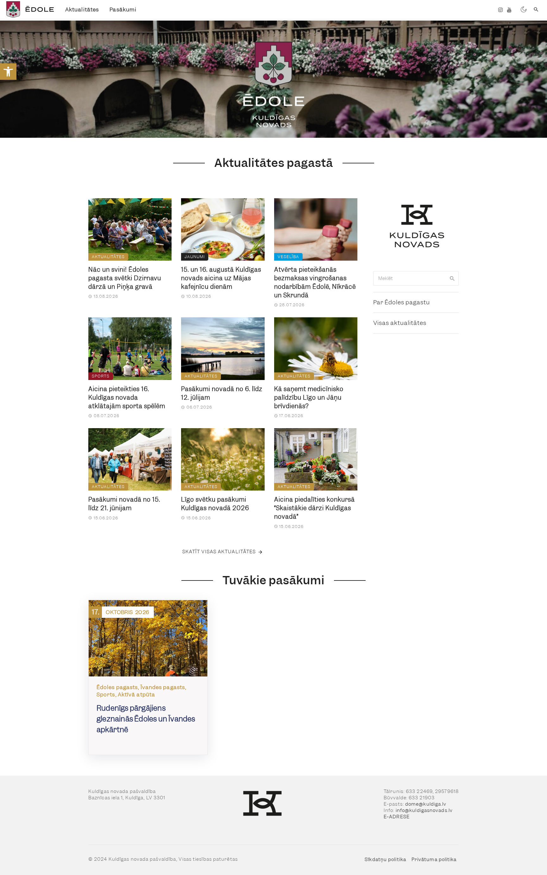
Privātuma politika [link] (434, 859)
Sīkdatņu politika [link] (385, 859)
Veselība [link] (288, 256)
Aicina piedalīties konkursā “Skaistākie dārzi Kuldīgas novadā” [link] (314, 508)
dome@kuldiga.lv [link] (426, 804)
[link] (8, 71)
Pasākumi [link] (123, 9)
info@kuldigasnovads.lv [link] (424, 810)
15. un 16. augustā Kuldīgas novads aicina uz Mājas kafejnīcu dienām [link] (221, 278)
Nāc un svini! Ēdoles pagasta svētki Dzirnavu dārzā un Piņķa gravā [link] (124, 278)
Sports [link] (101, 376)
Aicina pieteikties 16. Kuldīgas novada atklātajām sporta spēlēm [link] (126, 397)
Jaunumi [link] (195, 256)
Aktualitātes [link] (82, 9)
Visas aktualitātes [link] (399, 323)
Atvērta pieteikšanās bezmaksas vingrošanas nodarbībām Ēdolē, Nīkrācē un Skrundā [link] (315, 282)
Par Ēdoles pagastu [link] (401, 302)
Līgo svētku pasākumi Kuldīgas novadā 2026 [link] (215, 504)
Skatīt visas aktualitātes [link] (219, 551)
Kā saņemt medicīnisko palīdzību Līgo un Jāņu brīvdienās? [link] (308, 397)
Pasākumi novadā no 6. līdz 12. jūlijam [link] (221, 393)
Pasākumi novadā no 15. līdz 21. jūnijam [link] (124, 504)
